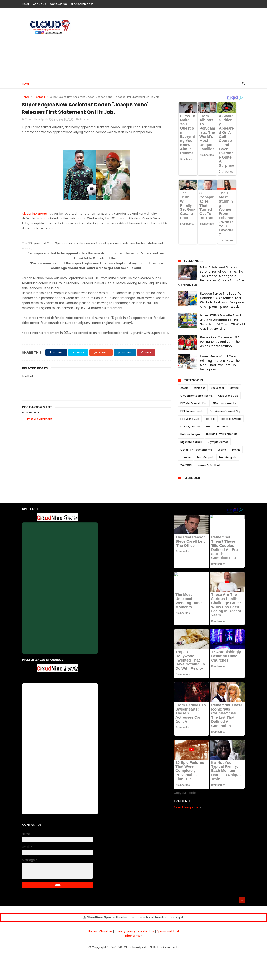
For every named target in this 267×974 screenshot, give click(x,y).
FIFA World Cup (189, 419)
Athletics (199, 388)
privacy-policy (125, 931)
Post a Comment (39, 419)
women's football (208, 465)
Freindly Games (190, 426)
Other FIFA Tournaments (196, 449)
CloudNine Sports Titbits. (196, 395)
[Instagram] (235, 2)
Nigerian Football (191, 442)
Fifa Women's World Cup (225, 411)
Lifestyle (222, 426)
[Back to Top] (242, 900)
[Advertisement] (169, 43)
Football (40, 97)
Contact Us (58, 4)
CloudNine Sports (34, 214)
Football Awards (231, 419)
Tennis (236, 449)
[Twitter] (242, 2)
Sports (222, 449)
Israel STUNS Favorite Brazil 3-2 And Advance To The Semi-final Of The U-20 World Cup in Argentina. (222, 322)
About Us (39, 4)
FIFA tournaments (224, 403)
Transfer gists (228, 457)
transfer (185, 457)
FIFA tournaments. (192, 411)
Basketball (217, 388)
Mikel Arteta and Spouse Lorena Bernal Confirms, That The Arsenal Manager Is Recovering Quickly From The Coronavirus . (211, 276)
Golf (209, 426)
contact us (146, 931)
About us (105, 931)
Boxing (234, 388)
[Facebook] (227, 2)
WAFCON (186, 465)
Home (25, 4)
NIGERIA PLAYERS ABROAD (221, 434)
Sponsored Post (82, 4)
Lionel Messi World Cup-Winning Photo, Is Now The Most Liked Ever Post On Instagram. (220, 363)
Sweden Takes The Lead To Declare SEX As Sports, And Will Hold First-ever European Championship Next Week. (222, 300)
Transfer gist (204, 457)
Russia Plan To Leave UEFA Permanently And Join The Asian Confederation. (220, 341)
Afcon (184, 388)
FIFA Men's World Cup (193, 403)
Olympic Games (218, 442)
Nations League (190, 434)
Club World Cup (228, 395)
